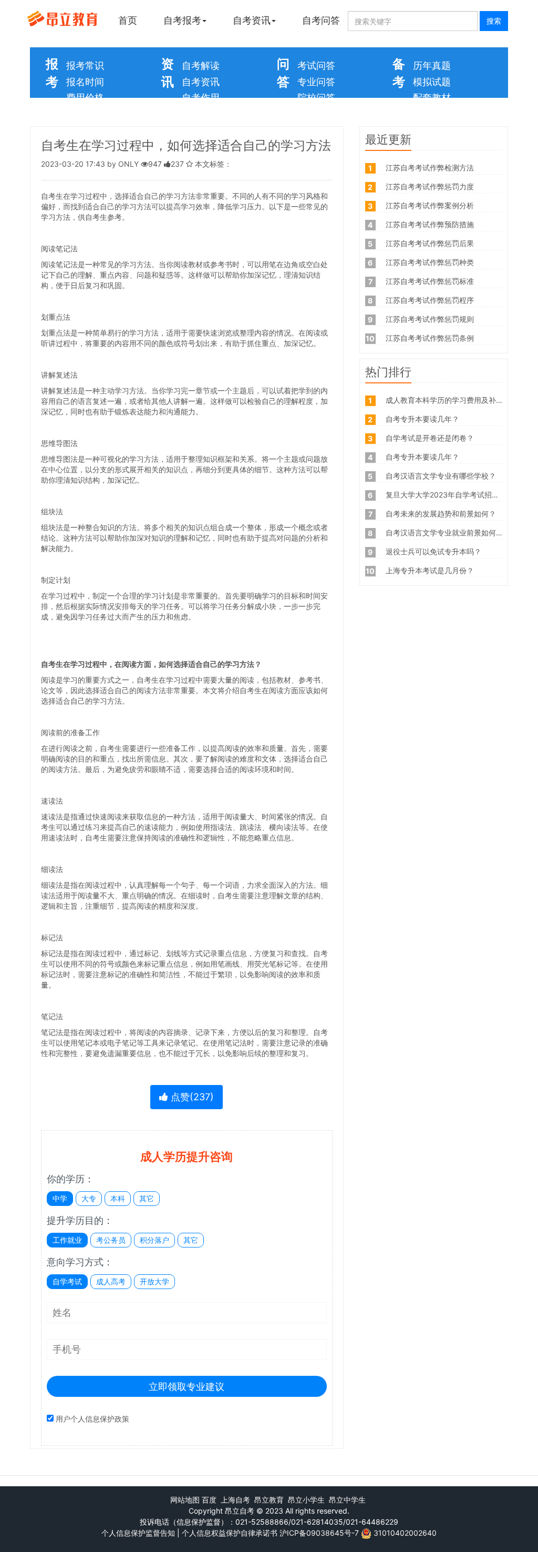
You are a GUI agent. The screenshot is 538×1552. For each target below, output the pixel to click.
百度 (209, 1499)
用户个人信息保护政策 (92, 1418)
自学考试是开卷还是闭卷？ (430, 437)
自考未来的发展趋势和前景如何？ (441, 513)
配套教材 (432, 97)
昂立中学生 (347, 1499)
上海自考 (235, 1499)
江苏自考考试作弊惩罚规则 (430, 319)
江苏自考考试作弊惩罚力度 (430, 186)
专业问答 (316, 81)
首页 (127, 20)
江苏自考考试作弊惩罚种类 (430, 262)
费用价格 (85, 97)
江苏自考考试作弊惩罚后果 (430, 243)
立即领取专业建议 (186, 1386)
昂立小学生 (306, 1499)
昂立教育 (269, 1499)
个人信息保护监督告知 (138, 1532)
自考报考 (182, 20)
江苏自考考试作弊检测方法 (430, 167)
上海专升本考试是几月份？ (430, 570)
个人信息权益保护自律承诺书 (229, 1532)
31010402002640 (405, 1532)
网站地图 (185, 1499)
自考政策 (201, 113)
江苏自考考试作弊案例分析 (430, 205)
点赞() (191, 1096)
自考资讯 (252, 20)
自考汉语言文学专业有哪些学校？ (441, 475)
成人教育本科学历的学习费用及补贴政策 (452, 399)
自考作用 (201, 97)
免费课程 (432, 113)
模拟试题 (432, 81)
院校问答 (316, 97)
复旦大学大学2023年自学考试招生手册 (450, 494)
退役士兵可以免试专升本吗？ (433, 551)
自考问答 (321, 20)
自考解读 (201, 65)
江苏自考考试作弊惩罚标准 (430, 281)
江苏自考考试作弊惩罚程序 (430, 300)
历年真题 (432, 65)
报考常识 (85, 65)
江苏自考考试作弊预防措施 (430, 224)
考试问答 (316, 65)
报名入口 (85, 113)
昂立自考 (239, 1510)
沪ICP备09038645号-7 (319, 1532)
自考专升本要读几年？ (422, 418)
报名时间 (85, 81)
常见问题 (316, 113)
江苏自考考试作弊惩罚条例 (430, 337)
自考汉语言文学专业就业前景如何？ (444, 532)
